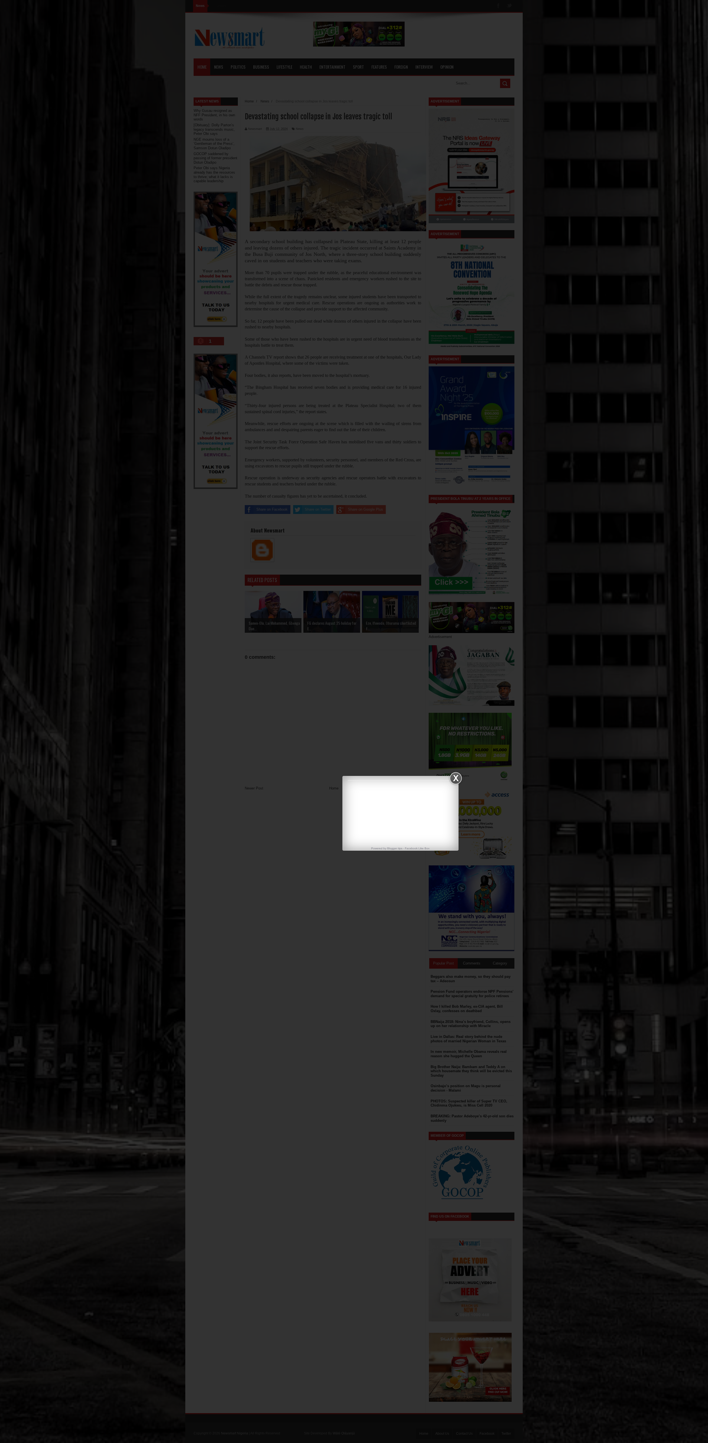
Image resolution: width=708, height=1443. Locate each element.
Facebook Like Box (417, 848)
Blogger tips (394, 848)
